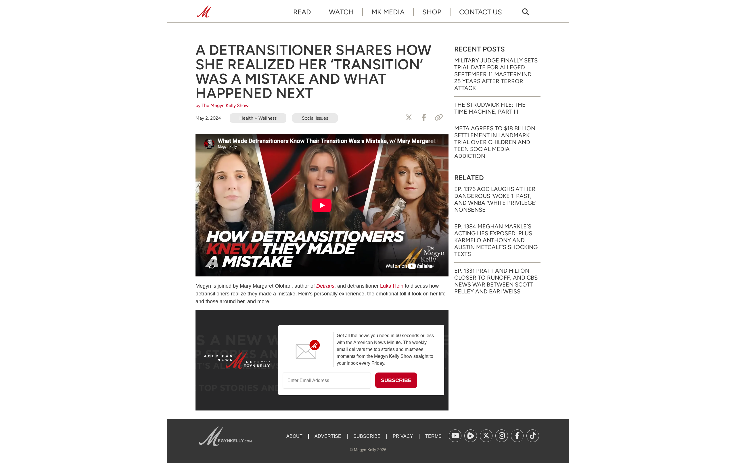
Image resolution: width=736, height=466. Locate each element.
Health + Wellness (258, 118)
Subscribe (367, 436)
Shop (431, 12)
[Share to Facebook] (424, 118)
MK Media (388, 12)
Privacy (403, 436)
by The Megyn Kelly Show (222, 105)
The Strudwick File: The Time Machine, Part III (490, 108)
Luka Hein (391, 286)
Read (302, 12)
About (294, 436)
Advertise (328, 436)
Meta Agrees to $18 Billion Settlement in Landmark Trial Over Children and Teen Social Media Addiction (494, 142)
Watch (341, 12)
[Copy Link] (439, 118)
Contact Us (480, 12)
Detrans (325, 286)
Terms (433, 436)
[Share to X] (409, 118)
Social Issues (315, 118)
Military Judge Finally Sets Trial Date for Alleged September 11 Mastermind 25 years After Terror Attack (496, 74)
